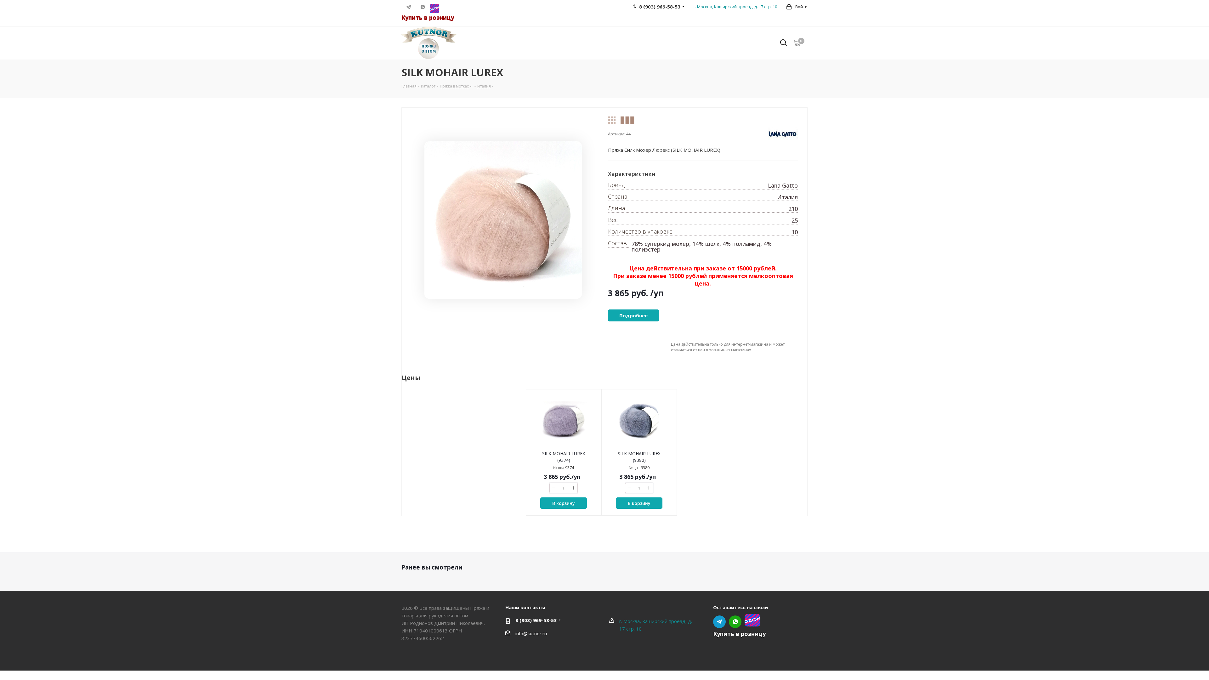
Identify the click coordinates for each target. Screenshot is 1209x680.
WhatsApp (423, 7)
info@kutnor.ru (531, 633)
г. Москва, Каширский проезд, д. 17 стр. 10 (735, 6)
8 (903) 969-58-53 (536, 620)
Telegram (408, 7)
